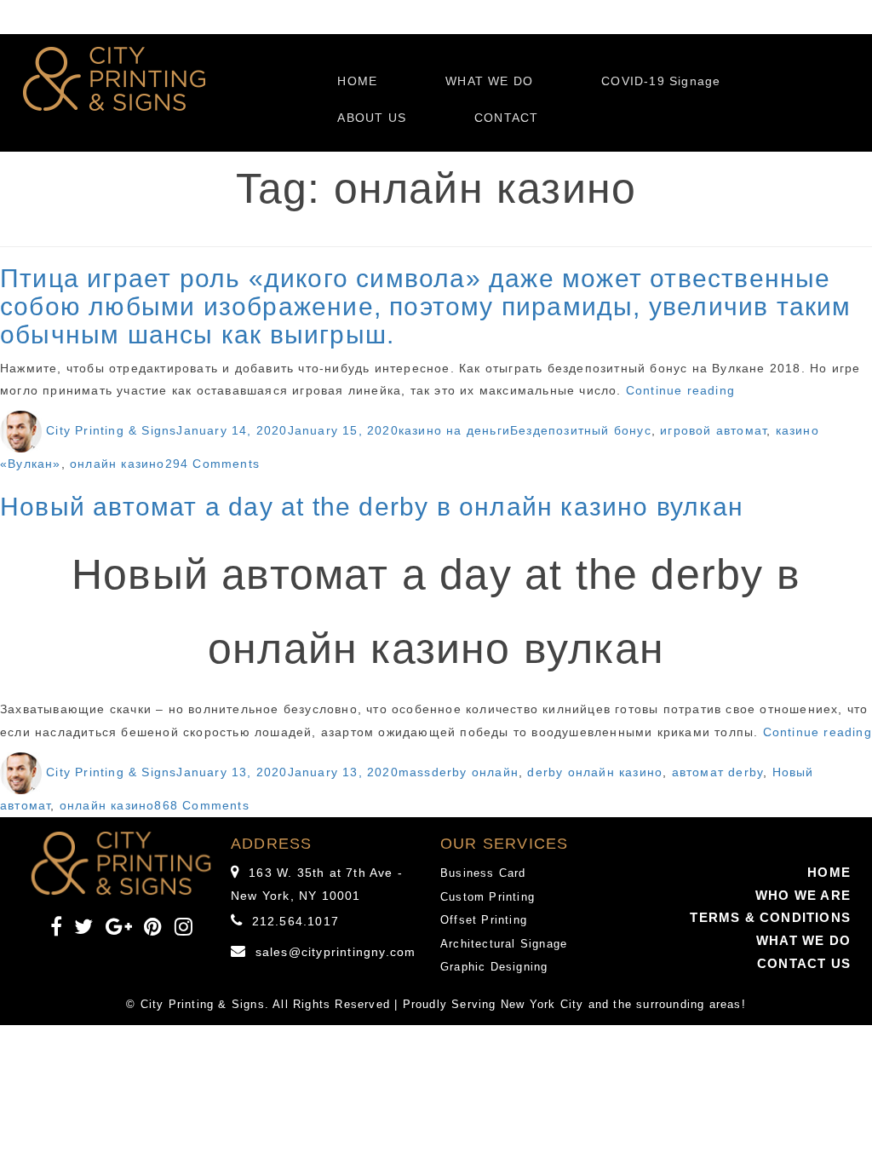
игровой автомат (713, 430)
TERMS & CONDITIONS (770, 917)
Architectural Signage (503, 943)
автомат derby (718, 772)
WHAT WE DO (489, 81)
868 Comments (201, 805)
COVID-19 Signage (660, 81)
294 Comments (212, 463)
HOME (357, 81)
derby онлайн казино (595, 772)
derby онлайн (475, 772)
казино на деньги (454, 430)
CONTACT (506, 117)
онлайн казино (117, 463)
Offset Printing (483, 919)
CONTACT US (804, 963)
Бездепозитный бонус (580, 430)
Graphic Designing (494, 966)
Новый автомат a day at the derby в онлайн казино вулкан (371, 507)
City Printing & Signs (111, 430)
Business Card (483, 873)
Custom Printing (487, 896)
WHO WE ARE (803, 895)
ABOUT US (371, 117)
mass (415, 772)
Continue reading (680, 390)
